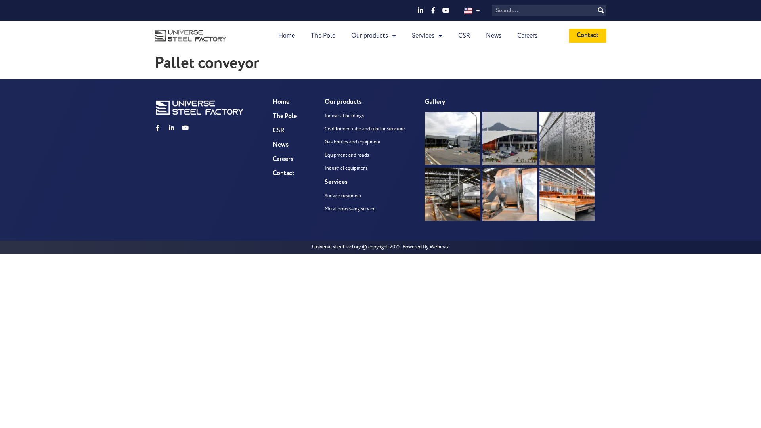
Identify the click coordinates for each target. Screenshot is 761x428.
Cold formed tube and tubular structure (365, 129)
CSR (464, 35)
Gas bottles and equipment (352, 142)
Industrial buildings (344, 116)
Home (286, 35)
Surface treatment (343, 196)
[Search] (600, 10)
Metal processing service (350, 209)
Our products (369, 35)
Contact (283, 173)
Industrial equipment (346, 168)
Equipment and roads (347, 155)
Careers (527, 35)
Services (423, 35)
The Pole (323, 35)
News (493, 35)
